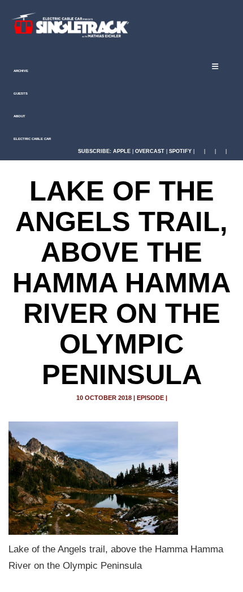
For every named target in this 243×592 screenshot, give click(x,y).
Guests (20, 93)
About (18, 116)
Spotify (180, 151)
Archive (20, 71)
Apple (122, 151)
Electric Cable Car (31, 138)
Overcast (149, 151)
